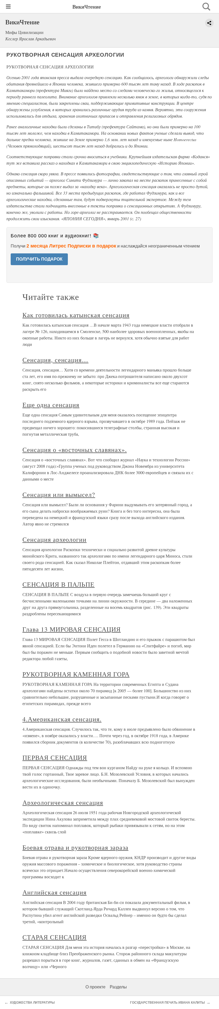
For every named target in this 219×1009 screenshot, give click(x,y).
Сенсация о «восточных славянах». (74, 449)
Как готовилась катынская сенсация (76, 315)
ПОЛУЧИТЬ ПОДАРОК (39, 259)
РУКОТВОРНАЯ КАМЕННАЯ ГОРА (76, 674)
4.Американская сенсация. (61, 719)
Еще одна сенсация (50, 404)
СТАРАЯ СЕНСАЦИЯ (54, 937)
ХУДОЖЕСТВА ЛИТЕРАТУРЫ (32, 1002)
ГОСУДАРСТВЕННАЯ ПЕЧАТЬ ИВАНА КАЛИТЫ (167, 1002)
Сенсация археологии (54, 539)
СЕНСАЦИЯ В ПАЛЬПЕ (58, 584)
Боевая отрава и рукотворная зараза (75, 847)
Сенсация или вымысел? (58, 494)
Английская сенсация (54, 892)
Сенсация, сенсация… (55, 359)
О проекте (95, 987)
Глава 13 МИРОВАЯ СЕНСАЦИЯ (71, 629)
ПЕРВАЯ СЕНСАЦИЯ (54, 757)
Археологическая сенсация (62, 802)
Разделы (118, 987)
